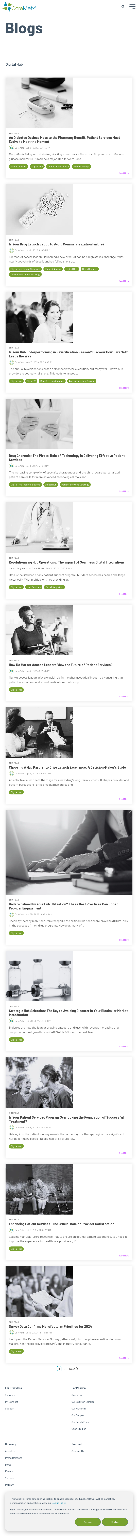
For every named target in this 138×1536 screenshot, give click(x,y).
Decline (115, 1521)
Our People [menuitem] (78, 1415)
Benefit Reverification (52, 381)
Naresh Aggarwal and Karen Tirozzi (26, 568)
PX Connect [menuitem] (11, 1401)
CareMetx (19, 147)
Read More (123, 173)
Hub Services (34, 587)
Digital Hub (37, 166)
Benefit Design (81, 166)
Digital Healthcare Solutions (25, 269)
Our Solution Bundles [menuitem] (83, 1401)
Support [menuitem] (9, 1408)
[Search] (123, 6)
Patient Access (19, 166)
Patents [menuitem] (9, 1484)
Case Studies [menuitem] (79, 1428)
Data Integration (54, 587)
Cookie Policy (59, 1502)
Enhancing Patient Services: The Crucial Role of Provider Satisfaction (61, 1224)
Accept (88, 1521)
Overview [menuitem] (10, 1394)
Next (72, 1369)
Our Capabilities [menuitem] (80, 1421)
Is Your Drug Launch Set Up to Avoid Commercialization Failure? (57, 244)
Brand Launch (89, 269)
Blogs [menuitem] (8, 1464)
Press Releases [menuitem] (13, 1457)
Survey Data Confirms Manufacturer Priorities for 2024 (50, 1326)
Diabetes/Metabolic (58, 166)
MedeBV (31, 381)
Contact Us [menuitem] (78, 1451)
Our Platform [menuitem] (79, 1408)
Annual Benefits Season (82, 381)
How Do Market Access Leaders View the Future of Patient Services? (61, 665)
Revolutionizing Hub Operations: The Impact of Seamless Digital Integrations (67, 562)
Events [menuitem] (9, 1471)
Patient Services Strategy (75, 484)
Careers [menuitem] (9, 1478)
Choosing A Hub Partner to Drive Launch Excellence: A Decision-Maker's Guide (67, 767)
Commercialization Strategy (25, 274)
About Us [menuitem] (10, 1451)
